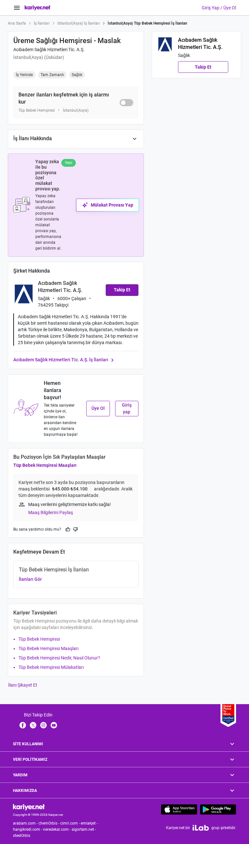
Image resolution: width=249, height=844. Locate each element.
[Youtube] (54, 724)
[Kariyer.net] (29, 807)
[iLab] (201, 828)
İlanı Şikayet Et (22, 685)
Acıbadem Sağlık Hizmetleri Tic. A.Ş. (49, 49)
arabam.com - (26, 823)
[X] (33, 724)
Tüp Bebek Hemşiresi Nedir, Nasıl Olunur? (59, 657)
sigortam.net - (84, 829)
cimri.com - (70, 823)
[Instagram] (43, 724)
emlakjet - (90, 823)
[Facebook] (22, 724)
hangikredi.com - (28, 829)
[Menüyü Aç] (17, 8)
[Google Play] (218, 809)
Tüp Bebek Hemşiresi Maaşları (45, 465)
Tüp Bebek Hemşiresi (39, 639)
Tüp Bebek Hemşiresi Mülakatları (51, 667)
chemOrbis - (49, 823)
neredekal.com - (57, 829)
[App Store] (179, 809)
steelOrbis (21, 835)
